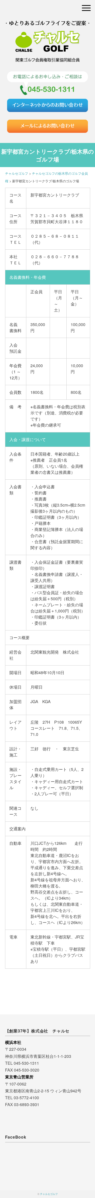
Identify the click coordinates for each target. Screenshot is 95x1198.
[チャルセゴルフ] (47, 26)
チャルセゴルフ (49, 1194)
